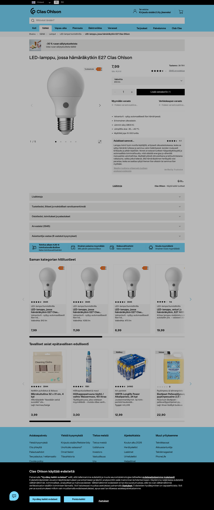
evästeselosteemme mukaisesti (158, 477)
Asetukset (127, 486)
